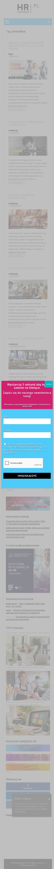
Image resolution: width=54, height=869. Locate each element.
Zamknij (49, 384)
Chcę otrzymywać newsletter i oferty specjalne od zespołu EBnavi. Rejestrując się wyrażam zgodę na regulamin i (24, 448)
